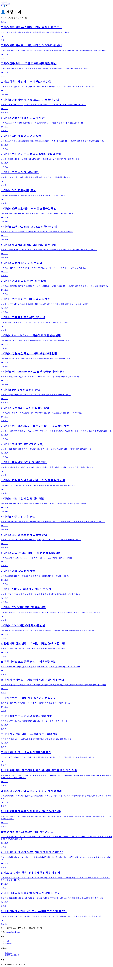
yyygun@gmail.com (12, 932)
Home (3, 4)
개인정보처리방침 (12, 955)
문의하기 (8, 943)
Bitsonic (4, 2)
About (7, 4)
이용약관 (8, 953)
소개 (7, 941)
